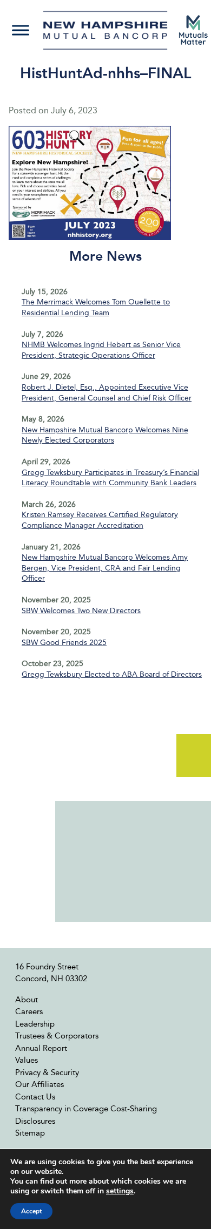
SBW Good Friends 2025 (64, 642)
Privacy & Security (47, 1072)
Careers (29, 1011)
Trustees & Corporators (56, 1036)
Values (26, 1060)
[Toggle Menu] (20, 30)
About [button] (26, 999)
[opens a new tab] (193, 30)
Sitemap (30, 1133)
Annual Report (41, 1048)
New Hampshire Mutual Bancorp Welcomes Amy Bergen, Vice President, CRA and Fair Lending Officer (105, 568)
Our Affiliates (39, 1084)
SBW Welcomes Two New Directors (81, 610)
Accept (31, 1211)
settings (120, 1191)
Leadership (35, 1024)
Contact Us (35, 1097)
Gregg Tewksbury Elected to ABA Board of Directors (112, 674)
